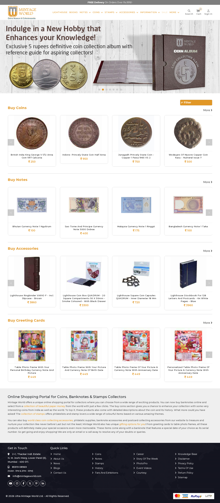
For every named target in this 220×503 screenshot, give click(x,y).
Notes (84, 12)
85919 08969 (19, 467)
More (172, 12)
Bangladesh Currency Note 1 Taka (176, 226)
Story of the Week (147, 458)
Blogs (56, 468)
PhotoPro (142, 463)
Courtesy (141, 472)
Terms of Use (185, 468)
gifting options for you (132, 424)
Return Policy (185, 472)
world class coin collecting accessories (50, 420)
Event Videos (143, 468)
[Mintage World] (22, 12)
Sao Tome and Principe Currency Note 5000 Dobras (72, 228)
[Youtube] (10, 483)
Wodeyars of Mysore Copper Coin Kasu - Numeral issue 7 (176, 156)
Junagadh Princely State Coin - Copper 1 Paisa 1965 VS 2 (125, 156)
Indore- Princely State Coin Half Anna (72, 154)
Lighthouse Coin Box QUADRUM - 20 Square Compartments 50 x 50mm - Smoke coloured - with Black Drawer (75, 298)
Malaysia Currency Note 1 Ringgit (124, 226)
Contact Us (59, 472)
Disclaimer (184, 458)
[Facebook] (23, 483)
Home (57, 454)
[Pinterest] (36, 483)
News (56, 463)
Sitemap (182, 477)
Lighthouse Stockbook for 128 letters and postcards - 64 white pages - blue (179, 298)
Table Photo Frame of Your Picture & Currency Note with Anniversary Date (136, 368)
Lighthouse (60, 12)
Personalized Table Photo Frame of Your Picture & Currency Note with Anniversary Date (188, 370)
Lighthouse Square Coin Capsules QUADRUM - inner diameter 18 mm (127, 297)
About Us (58, 458)
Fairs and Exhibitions (106, 472)
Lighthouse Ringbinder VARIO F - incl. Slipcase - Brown (23, 297)
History (99, 468)
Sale (164, 12)
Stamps (109, 12)
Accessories (127, 12)
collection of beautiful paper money (44, 406)
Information (148, 12)
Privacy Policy (186, 463)
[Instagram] (17, 483)
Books (73, 12)
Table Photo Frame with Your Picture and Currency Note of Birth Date (84, 368)
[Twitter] (30, 483)
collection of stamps (33, 413)
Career (140, 454)
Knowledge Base (187, 454)
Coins (96, 12)
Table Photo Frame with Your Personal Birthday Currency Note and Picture (32, 370)
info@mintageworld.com (27, 476)
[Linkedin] (43, 483)
